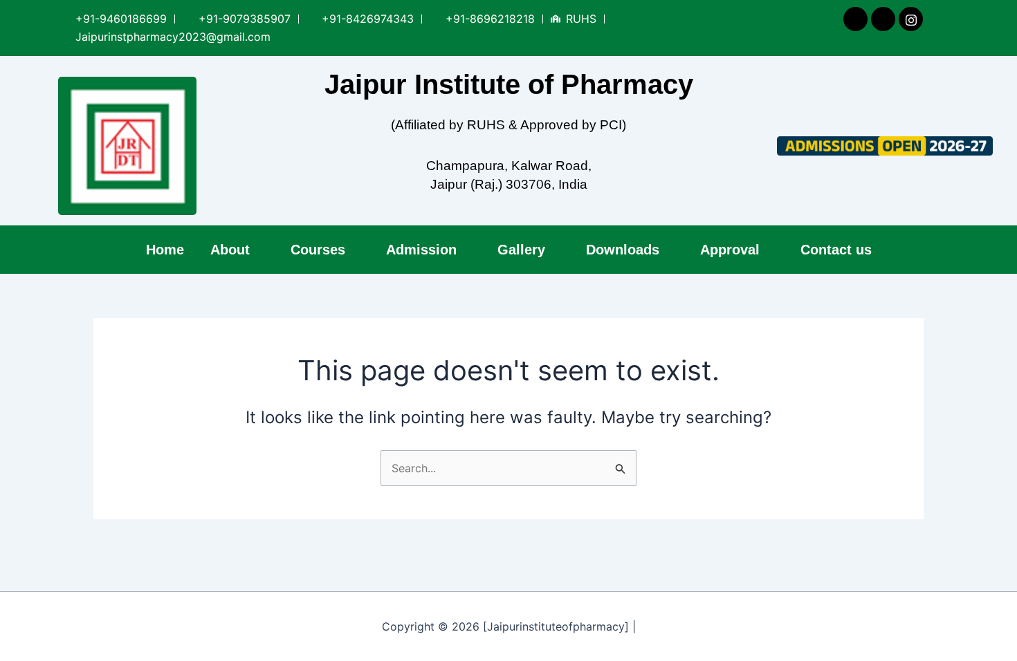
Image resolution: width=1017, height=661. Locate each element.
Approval (730, 249)
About (230, 249)
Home (165, 249)
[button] (237, 249)
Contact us (836, 249)
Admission (421, 249)
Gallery (521, 249)
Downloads (622, 249)
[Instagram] (910, 19)
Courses (318, 249)
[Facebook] (855, 19)
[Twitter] (882, 19)
